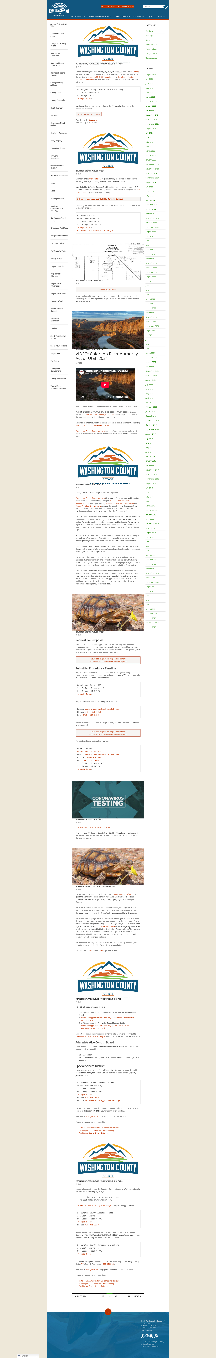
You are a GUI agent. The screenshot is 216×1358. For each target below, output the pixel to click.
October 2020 (151, 375)
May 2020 (150, 393)
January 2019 (151, 461)
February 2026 (151, 101)
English (24, 1356)
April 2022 (150, 294)
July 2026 (149, 79)
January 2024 (151, 209)
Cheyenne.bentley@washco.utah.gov (90, 1036)
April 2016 (150, 604)
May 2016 (150, 600)
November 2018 (152, 470)
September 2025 (152, 124)
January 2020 (151, 411)
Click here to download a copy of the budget (94, 1205)
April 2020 (150, 398)
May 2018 (150, 497)
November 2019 (152, 420)
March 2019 (150, 456)
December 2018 (152, 465)
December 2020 (152, 366)
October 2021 (151, 321)
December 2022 (152, 258)
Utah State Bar (95, 179)
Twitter (101, 951)
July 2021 (149, 335)
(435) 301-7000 (151, 1328)
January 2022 (151, 308)
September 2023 (152, 227)
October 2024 (151, 173)
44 (129, 1296)
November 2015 (152, 622)
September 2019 (152, 429)
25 (103, 1296)
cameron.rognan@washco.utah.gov (102, 709)
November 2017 (152, 524)
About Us (155, 1346)
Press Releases (93, 64)
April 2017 (150, 551)
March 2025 (150, 151)
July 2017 (149, 537)
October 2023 (151, 223)
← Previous (80, 1296)
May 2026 (150, 88)
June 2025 (150, 137)
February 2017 (151, 560)
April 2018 (150, 501)
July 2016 (149, 591)
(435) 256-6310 (93, 712)
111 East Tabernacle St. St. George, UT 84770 (149, 1324)
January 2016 (151, 618)
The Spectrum (92, 1116)
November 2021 (152, 317)
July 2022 (149, 281)
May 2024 (150, 196)
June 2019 (150, 443)
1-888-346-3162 (108, 1264)
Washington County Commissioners (90, 431)
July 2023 (149, 236)
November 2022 (152, 263)
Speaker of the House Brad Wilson (120, 503)
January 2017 (151, 564)
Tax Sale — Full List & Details (88, 114)
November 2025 (152, 115)
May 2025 (150, 142)
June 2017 (150, 542)
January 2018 (151, 515)
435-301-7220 (92, 1225)
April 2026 (150, 92)
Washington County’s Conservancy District (93, 425)
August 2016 (151, 586)
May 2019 (150, 447)
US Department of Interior (124, 894)
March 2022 (150, 299)
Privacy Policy (145, 1346)
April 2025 (150, 146)
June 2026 (150, 83)
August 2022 (151, 276)
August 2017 (151, 533)
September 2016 (152, 582)
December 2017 (152, 519)
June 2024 (150, 191)
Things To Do (117, 64)
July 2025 (149, 133)
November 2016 (152, 573)
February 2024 (151, 205)
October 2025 (151, 119)
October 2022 (151, 267)
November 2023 (152, 218)
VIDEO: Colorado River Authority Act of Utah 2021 (107, 356)
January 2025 (151, 160)
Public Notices (105, 64)
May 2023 (150, 245)
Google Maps (84, 98)
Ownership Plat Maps (108, 289)
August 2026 (151, 74)
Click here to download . (100, 199)
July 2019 (149, 438)
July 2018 (149, 488)
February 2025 (151, 155)
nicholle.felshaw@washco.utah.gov (95, 230)
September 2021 (152, 326)
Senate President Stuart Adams (88, 506)
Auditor (135, 72)
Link (79, 67)
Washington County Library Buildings (93, 1133)
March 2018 (150, 506)
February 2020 (151, 407)
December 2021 (152, 312)
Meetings (79, 64)
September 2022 (152, 272)
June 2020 (150, 389)
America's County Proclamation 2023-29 (117, 6)
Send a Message (146, 1330)
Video (80, 363)
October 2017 (151, 528)
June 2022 (150, 285)
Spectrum (93, 120)
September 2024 (152, 178)
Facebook (90, 951)
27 (116, 1296)
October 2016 (151, 577)
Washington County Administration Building (96, 1130)
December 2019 (152, 416)
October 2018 (151, 474)
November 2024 (152, 169)
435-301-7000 (92, 1098)
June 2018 (150, 492)
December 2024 (152, 164)
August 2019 (151, 434)
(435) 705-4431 (92, 760)
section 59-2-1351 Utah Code (102, 77)
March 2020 (150, 402)
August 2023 (151, 232)
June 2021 (150, 339)
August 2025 (151, 128)
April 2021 (150, 348)
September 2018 (152, 479)
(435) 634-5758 (91, 715)
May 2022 (150, 290)
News (85, 64)
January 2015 (151, 627)
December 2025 (152, 110)
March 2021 (150, 353)
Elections (149, 31)
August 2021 (151, 330)
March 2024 (150, 200)
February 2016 (151, 613)
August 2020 (151, 380)
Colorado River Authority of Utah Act (100, 414)
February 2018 (151, 510)
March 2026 (150, 97)
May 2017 (150, 546)
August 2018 (151, 483)
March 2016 (150, 609)
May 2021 (150, 344)
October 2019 (151, 425)
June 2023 (150, 241)
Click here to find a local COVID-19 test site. (93, 827)
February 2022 (151, 303)
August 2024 (151, 182)
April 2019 (150, 452)
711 (82, 1264)
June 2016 (150, 595)
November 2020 (152, 371)
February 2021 (151, 357)
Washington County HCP (89, 751)
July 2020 (149, 384)
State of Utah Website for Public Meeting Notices (99, 1127)
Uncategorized (151, 58)
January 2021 (151, 362)
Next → (137, 1296)
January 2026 (151, 106)
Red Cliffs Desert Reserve (104, 926)
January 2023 (151, 254)
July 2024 (149, 187)
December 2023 (152, 214)
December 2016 (152, 568)
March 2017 (150, 555)
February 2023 (151, 249)
